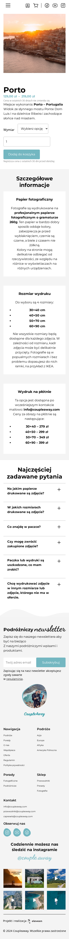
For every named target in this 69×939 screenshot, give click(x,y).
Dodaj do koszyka (21, 154)
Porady (7, 740)
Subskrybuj (51, 662)
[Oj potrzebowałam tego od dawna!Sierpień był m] (12, 878)
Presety (41, 786)
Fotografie (42, 791)
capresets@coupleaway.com (18, 816)
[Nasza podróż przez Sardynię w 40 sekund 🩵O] (34, 900)
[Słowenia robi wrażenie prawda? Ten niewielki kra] (56, 878)
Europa (40, 740)
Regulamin (9, 760)
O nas (6, 745)
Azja (39, 735)
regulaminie (14, 679)
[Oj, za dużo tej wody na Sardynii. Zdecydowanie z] (56, 900)
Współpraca (9, 750)
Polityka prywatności (14, 765)
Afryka (40, 745)
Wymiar (9, 130)
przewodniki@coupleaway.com (19, 811)
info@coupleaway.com (15, 806)
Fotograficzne (10, 781)
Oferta (6, 755)
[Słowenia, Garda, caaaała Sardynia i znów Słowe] (34, 878)
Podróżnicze (9, 786)
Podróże (7, 735)
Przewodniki (43, 781)
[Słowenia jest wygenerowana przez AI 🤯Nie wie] (12, 900)
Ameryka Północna (47, 750)
